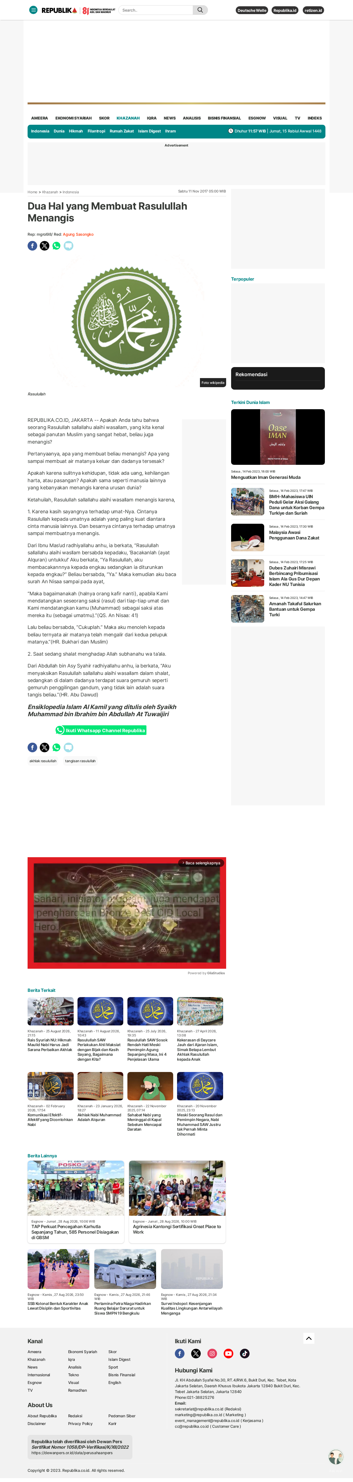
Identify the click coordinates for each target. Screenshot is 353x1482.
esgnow (257, 118)
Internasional (39, 1374)
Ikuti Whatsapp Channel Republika (105, 730)
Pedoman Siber (121, 1415)
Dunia (59, 131)
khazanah (128, 118)
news (169, 118)
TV (298, 118)
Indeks (315, 118)
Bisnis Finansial (224, 118)
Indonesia (40, 131)
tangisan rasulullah (80, 761)
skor (104, 118)
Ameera (34, 1351)
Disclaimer (37, 1423)
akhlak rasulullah (43, 761)
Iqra (71, 1359)
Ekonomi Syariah (73, 118)
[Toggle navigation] (33, 10)
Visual (73, 1382)
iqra (151, 118)
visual (280, 118)
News (33, 1367)
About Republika (42, 1415)
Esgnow (35, 1382)
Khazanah (50, 192)
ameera (39, 118)
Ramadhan (77, 1390)
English (114, 1382)
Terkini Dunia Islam (250, 402)
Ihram (170, 131)
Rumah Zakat (122, 131)
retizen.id (313, 10)
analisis (191, 118)
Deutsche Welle (252, 10)
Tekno (73, 1374)
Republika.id (285, 10)
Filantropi (96, 131)
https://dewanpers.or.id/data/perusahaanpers (72, 1452)
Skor (112, 1351)
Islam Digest (149, 131)
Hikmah (76, 131)
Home (33, 192)
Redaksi (75, 1415)
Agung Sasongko (78, 234)
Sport (113, 1367)
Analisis (75, 1367)
